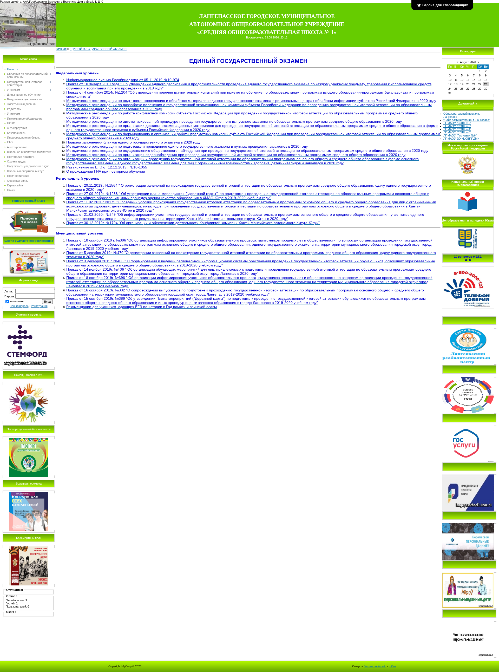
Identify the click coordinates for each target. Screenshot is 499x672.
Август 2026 (468, 62)
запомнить (17, 301)
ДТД (468, 259)
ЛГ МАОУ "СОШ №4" (457, 129)
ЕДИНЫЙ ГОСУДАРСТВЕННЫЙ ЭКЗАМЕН (98, 48)
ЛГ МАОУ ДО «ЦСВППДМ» (461, 138)
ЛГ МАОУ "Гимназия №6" (460, 135)
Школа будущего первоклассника (28, 240)
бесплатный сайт (375, 666)
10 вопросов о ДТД (468, 256)
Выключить (55, 1)
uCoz (393, 666)
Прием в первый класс (28, 200)
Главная (61, 48)
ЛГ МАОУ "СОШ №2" (457, 123)
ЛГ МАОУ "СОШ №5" (457, 132)
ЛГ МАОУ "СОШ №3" (457, 126)
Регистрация (39, 306)
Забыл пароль (19, 306)
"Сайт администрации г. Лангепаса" (466, 119)
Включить (69, 1)
